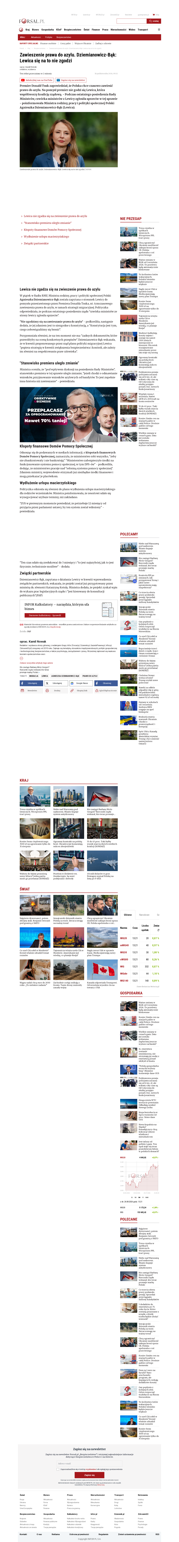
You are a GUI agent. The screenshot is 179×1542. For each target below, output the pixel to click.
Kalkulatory (72, 1514)
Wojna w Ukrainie (83, 43)
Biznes (46, 1495)
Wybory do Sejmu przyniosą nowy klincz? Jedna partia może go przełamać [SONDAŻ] (34, 876)
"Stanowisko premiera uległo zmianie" (48, 222)
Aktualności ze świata (28, 1527)
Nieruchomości (98, 1495)
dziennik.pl (86, 15)
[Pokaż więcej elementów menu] (159, 30)
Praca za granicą (73, 1508)
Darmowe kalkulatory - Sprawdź (45, 615)
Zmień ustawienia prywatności (132, 1534)
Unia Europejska (26, 1508)
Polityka (48, 37)
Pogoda (117, 1527)
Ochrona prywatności (79, 1534)
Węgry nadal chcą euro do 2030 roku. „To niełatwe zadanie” (35, 983)
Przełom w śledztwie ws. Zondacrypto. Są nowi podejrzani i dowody (65, 876)
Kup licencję (55, 627)
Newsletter (128, 15)
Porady (140, 1527)
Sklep (157, 15)
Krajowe (23, 1519)
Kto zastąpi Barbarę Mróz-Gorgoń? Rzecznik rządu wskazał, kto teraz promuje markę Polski (34, 670)
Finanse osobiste (48, 43)
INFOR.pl (74, 15)
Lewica (45, 676)
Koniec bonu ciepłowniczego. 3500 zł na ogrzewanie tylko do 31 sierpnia (35, 844)
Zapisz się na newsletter (73, 80)
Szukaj (156, 21)
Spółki (140, 1502)
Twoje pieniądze (49, 1527)
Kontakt (23, 1534)
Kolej (116, 1505)
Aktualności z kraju (27, 1524)
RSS (157, 1534)
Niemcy (23, 1505)
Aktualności (36, 37)
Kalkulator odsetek (74, 1524)
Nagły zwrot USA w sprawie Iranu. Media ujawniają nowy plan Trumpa (101, 953)
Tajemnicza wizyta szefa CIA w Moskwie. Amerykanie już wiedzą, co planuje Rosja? (68, 953)
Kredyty (46, 1524)
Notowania (143, 1495)
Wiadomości (119, 1519)
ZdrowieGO (143, 1514)
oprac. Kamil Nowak (28, 68)
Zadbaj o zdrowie (103, 43)
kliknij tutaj (100, 1485)
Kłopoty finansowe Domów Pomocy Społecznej (52, 229)
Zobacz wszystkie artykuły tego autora (36, 663)
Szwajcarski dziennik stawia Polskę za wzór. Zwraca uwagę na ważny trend (68, 920)
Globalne (23, 1521)
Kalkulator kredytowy (75, 1527)
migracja (33, 676)
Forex (140, 1505)
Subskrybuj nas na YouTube (39, 80)
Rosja (22, 1500)
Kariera (70, 1505)
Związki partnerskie (36, 243)
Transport (119, 1495)
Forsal (22, 48)
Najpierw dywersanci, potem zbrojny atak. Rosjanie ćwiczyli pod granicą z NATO (35, 920)
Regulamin (103, 1534)
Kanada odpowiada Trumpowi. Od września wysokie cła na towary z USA (102, 985)
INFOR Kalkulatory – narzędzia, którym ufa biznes (57, 607)
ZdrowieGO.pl (114, 15)
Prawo (93, 1519)
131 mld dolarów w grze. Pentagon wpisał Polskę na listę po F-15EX (100, 876)
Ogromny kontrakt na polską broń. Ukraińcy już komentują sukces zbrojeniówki (68, 844)
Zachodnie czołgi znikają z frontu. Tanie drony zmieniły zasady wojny (67, 985)
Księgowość (95, 1524)
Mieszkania (95, 1502)
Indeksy (141, 1500)
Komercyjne (95, 1505)
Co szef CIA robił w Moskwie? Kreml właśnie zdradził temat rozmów (34, 953)
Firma (45, 1502)
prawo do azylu (90, 676)
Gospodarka (49, 1514)
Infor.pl (94, 1514)
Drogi (116, 1502)
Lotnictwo (118, 1508)
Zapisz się (89, 1475)
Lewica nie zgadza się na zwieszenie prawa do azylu (55, 216)
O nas (39, 1534)
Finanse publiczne (50, 1521)
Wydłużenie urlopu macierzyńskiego (46, 236)
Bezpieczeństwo (64, 37)
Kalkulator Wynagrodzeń (76, 1521)
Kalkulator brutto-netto (76, 1519)
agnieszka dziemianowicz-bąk (65, 676)
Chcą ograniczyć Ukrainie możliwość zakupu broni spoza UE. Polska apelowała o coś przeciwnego (102, 920)
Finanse (46, 1508)
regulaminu (90, 1469)
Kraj (22, 37)
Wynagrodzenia (73, 1502)
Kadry (93, 1521)
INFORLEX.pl (100, 15)
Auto (116, 1524)
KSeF (45, 1505)
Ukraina (23, 1502)
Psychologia (142, 1524)
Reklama (56, 1534)
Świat (22, 1495)
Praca (70, 1495)
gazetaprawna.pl (143, 15)
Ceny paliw (65, 43)
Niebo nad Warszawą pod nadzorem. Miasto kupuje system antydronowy (65, 811)
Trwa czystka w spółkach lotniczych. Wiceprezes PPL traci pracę (33, 811)
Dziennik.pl (119, 1514)
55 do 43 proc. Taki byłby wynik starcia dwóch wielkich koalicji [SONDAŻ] (102, 844)
